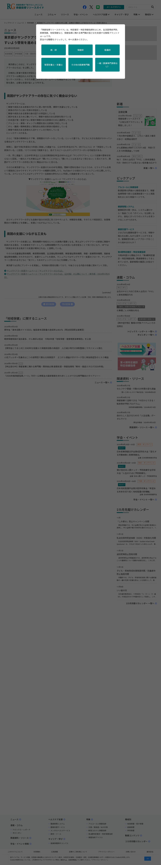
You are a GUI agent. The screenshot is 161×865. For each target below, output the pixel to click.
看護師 (107, 50)
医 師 (54, 50)
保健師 (80, 50)
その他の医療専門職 (80, 65)
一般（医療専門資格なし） (107, 65)
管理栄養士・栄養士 (53, 65)
